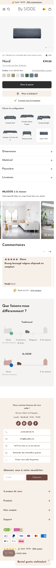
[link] (27, 9)
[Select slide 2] (49, 47)
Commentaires (13, 245)
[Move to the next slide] (50, 251)
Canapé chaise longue (27, 123)
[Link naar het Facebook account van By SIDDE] (35, 423)
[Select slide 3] (51, 47)
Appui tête (44, 138)
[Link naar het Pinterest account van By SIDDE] (24, 423)
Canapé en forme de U (10, 139)
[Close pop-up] (49, 560)
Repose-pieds (27, 138)
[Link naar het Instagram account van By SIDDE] (30, 423)
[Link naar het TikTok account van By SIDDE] (18, 423)
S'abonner (36, 477)
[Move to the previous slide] (44, 251)
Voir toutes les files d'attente (14, 65)
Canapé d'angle (43, 123)
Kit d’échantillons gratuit (42, 71)
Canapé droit (10, 123)
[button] (4, 9)
